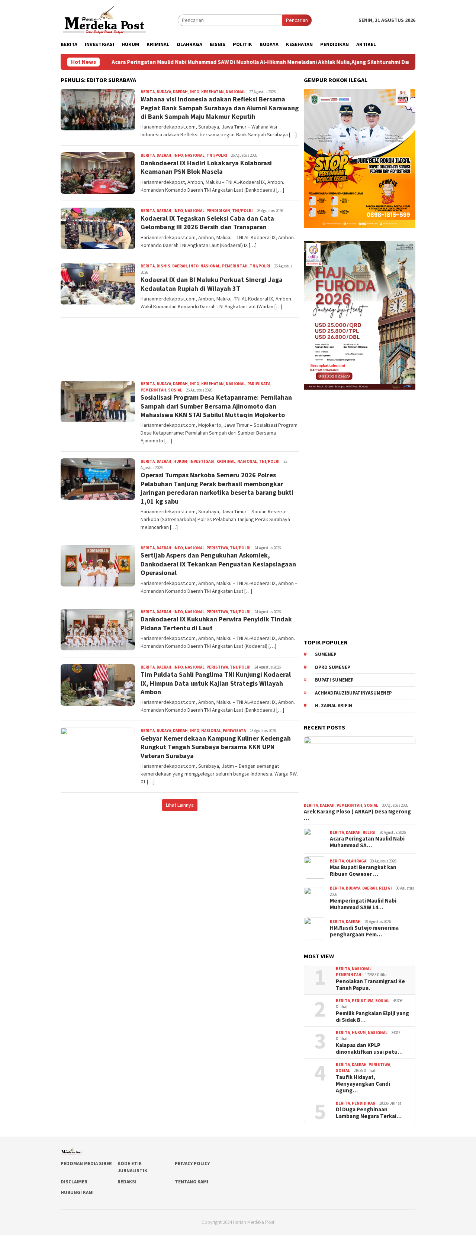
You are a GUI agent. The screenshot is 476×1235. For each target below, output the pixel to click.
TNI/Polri (216, 155)
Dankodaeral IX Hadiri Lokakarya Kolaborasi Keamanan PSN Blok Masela (206, 167)
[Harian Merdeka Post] (104, 19)
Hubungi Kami (77, 1192)
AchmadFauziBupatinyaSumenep (353, 693)
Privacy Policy (192, 1163)
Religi (369, 832)
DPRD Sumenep (332, 667)
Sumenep (326, 654)
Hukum (180, 461)
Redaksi (127, 1182)
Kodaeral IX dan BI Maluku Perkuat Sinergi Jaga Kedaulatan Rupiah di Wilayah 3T (212, 283)
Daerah (180, 91)
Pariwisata (258, 383)
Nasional (235, 91)
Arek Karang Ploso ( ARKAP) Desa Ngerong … (357, 815)
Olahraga (356, 861)
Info (194, 91)
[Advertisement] (180, 345)
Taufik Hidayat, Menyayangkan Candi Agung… (363, 1084)
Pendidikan (218, 210)
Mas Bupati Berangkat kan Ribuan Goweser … (363, 870)
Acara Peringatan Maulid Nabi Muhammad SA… (367, 842)
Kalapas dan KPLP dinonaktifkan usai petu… (369, 1048)
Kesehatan (212, 91)
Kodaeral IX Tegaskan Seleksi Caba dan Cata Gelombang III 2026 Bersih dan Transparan (207, 222)
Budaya (164, 91)
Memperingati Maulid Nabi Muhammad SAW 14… (363, 904)
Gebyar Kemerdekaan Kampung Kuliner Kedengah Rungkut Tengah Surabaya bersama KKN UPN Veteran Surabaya (216, 747)
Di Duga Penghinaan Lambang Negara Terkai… (369, 1112)
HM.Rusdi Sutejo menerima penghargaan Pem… (364, 931)
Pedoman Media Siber (86, 1163)
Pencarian (297, 20)
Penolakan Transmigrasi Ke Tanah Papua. (370, 984)
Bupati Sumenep (334, 680)
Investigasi (202, 461)
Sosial (175, 390)
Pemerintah (235, 266)
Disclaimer (74, 1182)
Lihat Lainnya (180, 805)
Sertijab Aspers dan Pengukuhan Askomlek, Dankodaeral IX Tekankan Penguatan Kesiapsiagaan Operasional (218, 564)
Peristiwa (217, 547)
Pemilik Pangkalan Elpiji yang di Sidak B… (372, 1016)
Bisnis (163, 266)
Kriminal (225, 461)
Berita (148, 91)
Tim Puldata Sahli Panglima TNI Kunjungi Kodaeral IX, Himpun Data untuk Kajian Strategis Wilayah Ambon (216, 683)
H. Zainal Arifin (333, 705)
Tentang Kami (191, 1182)
